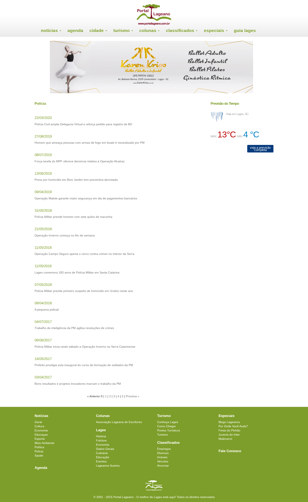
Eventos (101, 461)
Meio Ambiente (44, 443)
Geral (38, 422)
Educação (102, 457)
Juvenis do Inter (229, 434)
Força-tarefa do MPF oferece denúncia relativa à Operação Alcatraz (80, 161)
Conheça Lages (167, 422)
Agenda (75, 30)
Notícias (50, 30)
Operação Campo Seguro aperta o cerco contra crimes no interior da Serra (84, 254)
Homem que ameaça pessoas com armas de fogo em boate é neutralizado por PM (90, 142)
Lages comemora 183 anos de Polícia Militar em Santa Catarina (77, 272)
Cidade (97, 30)
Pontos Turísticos (168, 430)
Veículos (162, 461)
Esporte (40, 438)
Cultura (39, 426)
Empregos (164, 448)
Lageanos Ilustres (108, 465)
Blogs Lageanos (229, 422)
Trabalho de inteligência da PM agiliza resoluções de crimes (74, 328)
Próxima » (132, 396)
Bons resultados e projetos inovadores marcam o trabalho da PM (78, 383)
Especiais (214, 30)
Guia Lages (245, 30)
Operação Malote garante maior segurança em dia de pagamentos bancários (86, 198)
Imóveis (162, 457)
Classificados (180, 30)
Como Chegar (166, 426)
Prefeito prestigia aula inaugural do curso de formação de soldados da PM (84, 365)
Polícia (39, 451)
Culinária (102, 453)
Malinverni (225, 438)
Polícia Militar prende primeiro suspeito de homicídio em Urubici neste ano (84, 291)
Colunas (148, 30)
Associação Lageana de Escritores (119, 422)
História (101, 436)
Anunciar (163, 465)
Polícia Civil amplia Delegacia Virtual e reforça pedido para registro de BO (83, 124)
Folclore (101, 440)
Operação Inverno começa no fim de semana (65, 235)
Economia (41, 430)
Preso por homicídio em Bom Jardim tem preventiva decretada (76, 179)
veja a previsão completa (260, 149)
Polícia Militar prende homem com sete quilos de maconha (73, 216)
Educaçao (41, 434)
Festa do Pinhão (229, 430)
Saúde (39, 455)
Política (39, 447)
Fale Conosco (230, 451)
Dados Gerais (105, 448)
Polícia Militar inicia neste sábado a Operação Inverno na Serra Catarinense (85, 346)
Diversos (163, 453)
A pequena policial (47, 309)
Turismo (122, 30)
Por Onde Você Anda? (233, 426)
